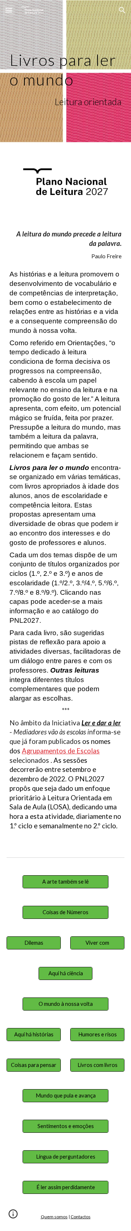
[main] (65, 78)
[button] (8, 10)
